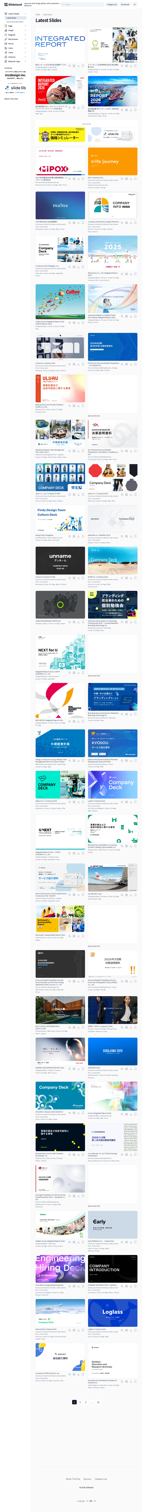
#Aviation (104, 896)
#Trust (104, 116)
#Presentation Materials (95, 628)
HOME (38, 14)
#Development (40, 1204)
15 (98, 1402)
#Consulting (92, 459)
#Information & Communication (98, 185)
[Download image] (78, 66)
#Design (114, 368)
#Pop (41, 114)
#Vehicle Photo (92, 116)
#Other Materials (41, 538)
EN (91, 1501)
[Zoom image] (69, 66)
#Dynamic (91, 1078)
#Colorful (110, 229)
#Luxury (54, 1073)
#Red (37, 114)
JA (87, 1501)
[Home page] (13, 4)
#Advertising (52, 67)
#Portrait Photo (111, 1029)
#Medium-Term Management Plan (46, 455)
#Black (108, 543)
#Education (39, 273)
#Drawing (91, 280)
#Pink (97, 280)
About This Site (73, 1479)
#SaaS (48, 409)
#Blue (49, 70)
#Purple (90, 322)
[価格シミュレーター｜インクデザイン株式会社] (62, 134)
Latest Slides (11, 18)
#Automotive (40, 808)
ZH (95, 1501)
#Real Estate (62, 764)
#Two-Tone (56, 1381)
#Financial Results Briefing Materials (47, 182)
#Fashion (104, 278)
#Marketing (39, 229)
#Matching (91, 501)
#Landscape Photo (60, 1337)
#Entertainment (53, 676)
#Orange (103, 187)
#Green (90, 72)
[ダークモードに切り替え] (135, 4)
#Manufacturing (41, 185)
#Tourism (91, 229)
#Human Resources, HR (54, 538)
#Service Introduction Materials (98, 718)
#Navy (55, 501)
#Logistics (104, 113)
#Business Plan (40, 409)
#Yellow (38, 940)
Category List (112, 4)
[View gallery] (74, 66)
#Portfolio (39, 623)
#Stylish (54, 70)
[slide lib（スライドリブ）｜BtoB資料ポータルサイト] (111, 134)
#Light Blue (59, 273)
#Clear (95, 72)
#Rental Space (103, 850)
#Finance (104, 69)
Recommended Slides (15, 22)
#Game (50, 723)
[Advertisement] (112, 394)
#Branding (39, 370)
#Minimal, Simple (101, 1031)
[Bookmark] (83, 66)
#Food (50, 111)
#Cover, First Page (41, 70)
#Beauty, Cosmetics (54, 1070)
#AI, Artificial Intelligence (96, 808)
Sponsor (87, 1479)
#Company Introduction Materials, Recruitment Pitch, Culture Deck (103, 181)
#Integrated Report (42, 67)
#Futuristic (56, 540)
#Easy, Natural (92, 232)
